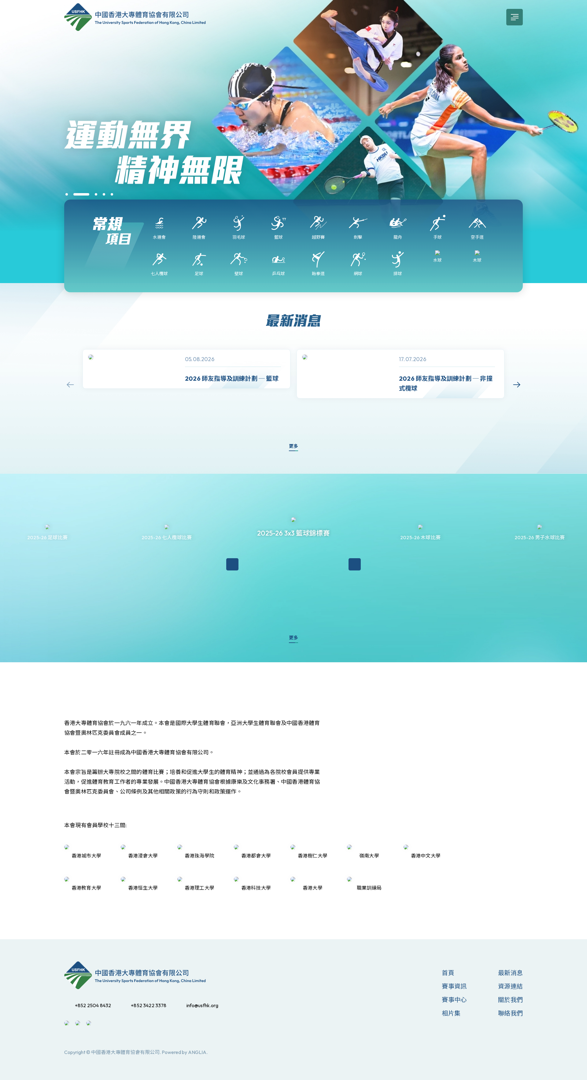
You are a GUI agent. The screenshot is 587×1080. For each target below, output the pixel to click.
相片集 (451, 1013)
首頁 (448, 973)
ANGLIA (197, 1052)
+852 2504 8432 (93, 1005)
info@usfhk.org (202, 1005)
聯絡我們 (510, 1013)
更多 (293, 446)
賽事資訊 (454, 986)
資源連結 (510, 986)
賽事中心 (454, 999)
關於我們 (510, 999)
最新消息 (510, 973)
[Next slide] (517, 385)
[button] (66, 194)
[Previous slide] (70, 385)
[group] (186, 369)
